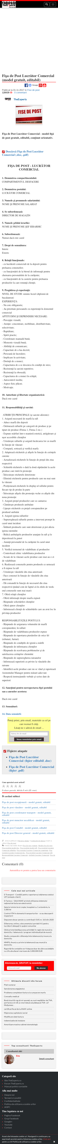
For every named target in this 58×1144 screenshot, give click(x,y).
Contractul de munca (37, 841)
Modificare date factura (14, 1017)
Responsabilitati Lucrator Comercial (15, 855)
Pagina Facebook (12, 1115)
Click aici (47, 1139)
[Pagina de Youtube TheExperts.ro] (44, 85)
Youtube (8, 1124)
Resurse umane (23, 841)
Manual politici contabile (15, 1086)
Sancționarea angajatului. (14, 989)
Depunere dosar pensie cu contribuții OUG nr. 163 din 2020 (29, 920)
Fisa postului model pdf (28, 848)
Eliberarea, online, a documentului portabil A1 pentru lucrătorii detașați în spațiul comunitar (26, 924)
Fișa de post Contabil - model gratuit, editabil (24, 828)
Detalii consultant (46, 1058)
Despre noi (9, 1095)
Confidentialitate (12, 1101)
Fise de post (12, 843)
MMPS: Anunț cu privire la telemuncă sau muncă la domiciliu (25, 943)
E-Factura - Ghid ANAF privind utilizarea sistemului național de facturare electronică (25, 902)
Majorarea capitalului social (15, 1013)
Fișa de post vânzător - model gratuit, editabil (24, 807)
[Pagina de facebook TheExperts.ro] (26, 85)
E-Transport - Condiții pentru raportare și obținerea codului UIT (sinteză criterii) (29, 895)
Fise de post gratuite (30, 845)
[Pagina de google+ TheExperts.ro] (40, 85)
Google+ (8, 1121)
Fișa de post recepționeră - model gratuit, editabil (26, 802)
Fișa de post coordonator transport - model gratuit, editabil (26, 813)
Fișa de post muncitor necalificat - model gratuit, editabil (26, 821)
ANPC (7, 1107)
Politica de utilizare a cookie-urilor (20, 1104)
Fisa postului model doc (10, 848)
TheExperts (20, 99)
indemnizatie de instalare (14, 1020)
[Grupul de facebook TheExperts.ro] (33, 85)
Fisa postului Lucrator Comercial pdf (39, 853)
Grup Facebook (11, 1118)
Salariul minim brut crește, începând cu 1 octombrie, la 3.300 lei (27, 908)
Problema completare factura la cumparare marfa (25, 992)
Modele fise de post (45, 845)
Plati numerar (10, 985)
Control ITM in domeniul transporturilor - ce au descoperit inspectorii (28, 914)
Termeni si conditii (12, 1098)
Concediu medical (11, 996)
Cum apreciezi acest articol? (13, 782)
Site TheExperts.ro (12, 1080)
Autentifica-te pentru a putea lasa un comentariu (33, 870)
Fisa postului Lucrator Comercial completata (32, 850)
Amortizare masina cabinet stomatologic (21, 1024)
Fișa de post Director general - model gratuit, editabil (28, 833)
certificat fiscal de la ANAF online (18, 1009)
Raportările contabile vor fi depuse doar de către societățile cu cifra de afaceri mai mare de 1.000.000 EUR (29, 949)
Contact (8, 1127)
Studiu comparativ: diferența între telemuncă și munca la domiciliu (28, 937)
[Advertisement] (29, 39)
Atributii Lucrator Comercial (39, 855)
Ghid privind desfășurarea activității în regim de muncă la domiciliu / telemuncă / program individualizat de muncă (28, 931)
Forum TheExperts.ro (14, 1083)
